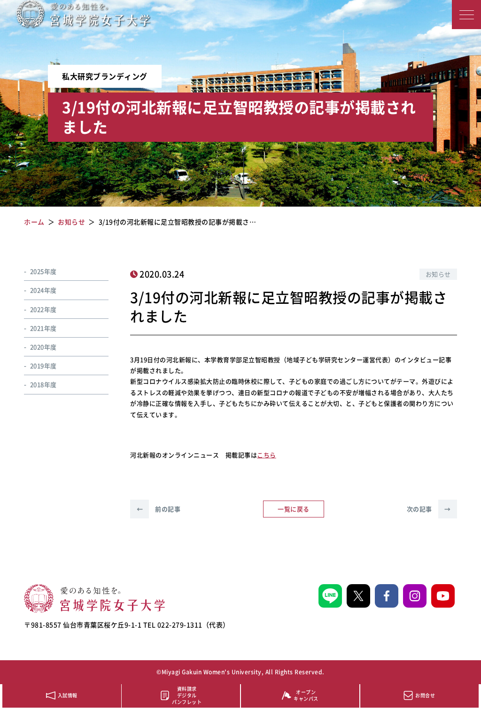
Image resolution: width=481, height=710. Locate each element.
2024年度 (43, 290)
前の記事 (158, 508)
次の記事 (429, 508)
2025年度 (43, 271)
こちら (266, 454)
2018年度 (43, 384)
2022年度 (43, 309)
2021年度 (43, 328)
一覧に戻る (294, 508)
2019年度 (43, 365)
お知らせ (438, 274)
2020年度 (43, 346)
